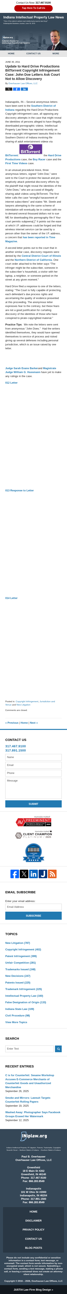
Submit (33, 804)
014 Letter (11, 598)
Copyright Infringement (27, 701)
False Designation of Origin (25, 1002)
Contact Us (33, 53)
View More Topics (16, 1022)
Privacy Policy (33, 1229)
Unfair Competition (20, 962)
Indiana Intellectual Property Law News (33, 20)
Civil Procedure (17, 1015)
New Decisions (17, 975)
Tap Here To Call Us (33, 8)
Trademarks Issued (20, 969)
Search (58, 1049)
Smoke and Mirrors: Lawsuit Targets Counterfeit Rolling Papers (27, 1099)
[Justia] (43, 874)
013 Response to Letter (19, 490)
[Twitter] (24, 874)
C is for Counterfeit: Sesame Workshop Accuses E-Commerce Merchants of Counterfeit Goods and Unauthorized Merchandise (29, 1081)
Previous (11, 722)
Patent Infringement (21, 956)
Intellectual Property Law (24, 995)
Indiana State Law (19, 1009)
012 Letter (11, 382)
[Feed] (52, 874)
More (56, 53)
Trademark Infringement (23, 989)
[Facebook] (14, 874)
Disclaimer (33, 1220)
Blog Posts (33, 1247)
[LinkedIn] (33, 874)
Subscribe (33, 915)
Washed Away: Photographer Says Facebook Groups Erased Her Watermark (32, 1114)
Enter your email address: (20, 901)
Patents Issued (17, 982)
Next (34, 722)
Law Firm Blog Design (32, 1289)
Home (11, 53)
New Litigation (23, 704)
